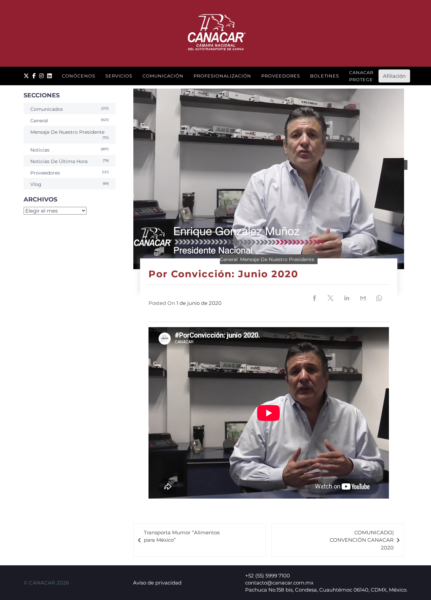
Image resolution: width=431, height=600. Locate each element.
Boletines (324, 75)
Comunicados (46, 109)
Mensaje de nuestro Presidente (277, 259)
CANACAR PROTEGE (361, 76)
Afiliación (394, 76)
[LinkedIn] (49, 76)
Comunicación (163, 75)
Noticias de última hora (59, 161)
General (229, 259)
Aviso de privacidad (157, 582)
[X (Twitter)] (26, 76)
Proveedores (280, 75)
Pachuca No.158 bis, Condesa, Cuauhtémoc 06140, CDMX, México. (326, 590)
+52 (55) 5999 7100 (267, 575)
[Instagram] (41, 76)
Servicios (118, 75)
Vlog (35, 184)
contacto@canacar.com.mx (279, 582)
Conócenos (78, 75)
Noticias (39, 150)
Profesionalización (222, 75)
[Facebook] (34, 76)
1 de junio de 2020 (199, 303)
